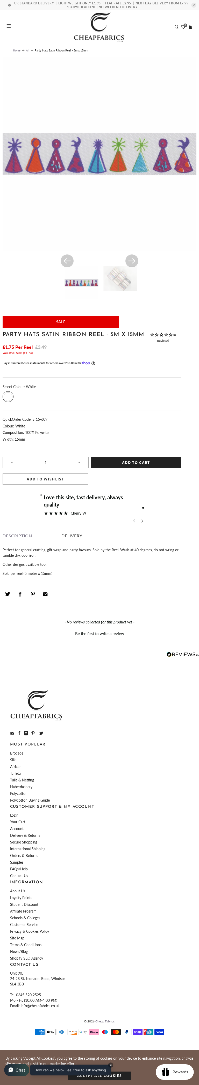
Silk (13, 760)
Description (17, 535)
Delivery (71, 535)
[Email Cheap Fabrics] (12, 734)
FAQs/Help (19, 869)
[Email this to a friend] (45, 594)
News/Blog (19, 951)
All (27, 50)
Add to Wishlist (45, 479)
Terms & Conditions (25, 945)
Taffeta (15, 773)
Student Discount (24, 904)
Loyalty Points (21, 897)
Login (14, 815)
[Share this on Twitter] (7, 594)
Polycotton (18, 793)
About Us (17, 891)
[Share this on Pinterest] (33, 594)
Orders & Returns (24, 855)
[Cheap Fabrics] (99, 27)
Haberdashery (21, 787)
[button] (163, 338)
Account (17, 828)
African (16, 766)
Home (16, 50)
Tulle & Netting (22, 780)
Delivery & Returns (25, 835)
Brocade (16, 753)
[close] (193, 5)
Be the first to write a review (99, 633)
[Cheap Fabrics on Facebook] (19, 734)
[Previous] (67, 260)
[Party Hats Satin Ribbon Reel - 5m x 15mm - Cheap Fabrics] (99, 154)
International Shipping (27, 849)
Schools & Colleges (25, 918)
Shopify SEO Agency (26, 958)
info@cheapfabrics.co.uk (40, 1006)
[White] (8, 396)
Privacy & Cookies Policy (29, 931)
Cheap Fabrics (105, 1021)
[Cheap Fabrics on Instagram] (26, 734)
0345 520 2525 (28, 995)
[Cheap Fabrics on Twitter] (41, 734)
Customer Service (24, 924)
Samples (16, 862)
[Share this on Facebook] (20, 594)
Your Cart (17, 822)
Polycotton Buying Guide (30, 800)
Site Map (17, 938)
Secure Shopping (23, 842)
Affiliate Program (23, 911)
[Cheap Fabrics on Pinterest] (33, 734)
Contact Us (19, 875)
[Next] (131, 260)
